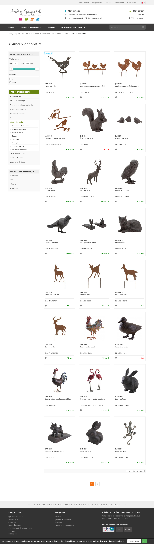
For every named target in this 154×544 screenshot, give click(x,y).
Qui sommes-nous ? (16, 516)
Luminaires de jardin (17, 153)
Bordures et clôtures (17, 113)
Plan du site (12, 534)
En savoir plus (134, 541)
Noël (11, 180)
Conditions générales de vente (20, 528)
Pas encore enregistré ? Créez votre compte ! (84, 18)
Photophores (16, 143)
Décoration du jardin (60, 34)
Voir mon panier (138, 18)
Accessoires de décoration (21, 126)
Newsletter (131, 2)
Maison (11, 27)
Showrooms (119, 2)
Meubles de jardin (16, 158)
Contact (11, 531)
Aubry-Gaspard (14, 34)
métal (14, 82)
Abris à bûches (15, 96)
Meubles (51, 27)
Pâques (13, 184)
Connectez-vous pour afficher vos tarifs (82, 15)
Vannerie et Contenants (73, 27)
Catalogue (108, 2)
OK (144, 541)
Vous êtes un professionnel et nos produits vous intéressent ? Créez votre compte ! (121, 517)
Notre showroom (15, 525)
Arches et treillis (17, 133)
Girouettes (15, 139)
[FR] (143, 2)
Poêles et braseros (18, 146)
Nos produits (97, 2)
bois (13, 79)
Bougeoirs (15, 136)
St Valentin (14, 188)
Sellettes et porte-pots (19, 150)
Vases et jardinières (17, 162)
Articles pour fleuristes (18, 109)
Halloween (14, 175)
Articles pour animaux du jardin (21, 105)
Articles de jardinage (17, 101)
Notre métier (84, 2)
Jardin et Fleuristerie (31, 27)
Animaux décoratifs (19, 129)
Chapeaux (14, 118)
